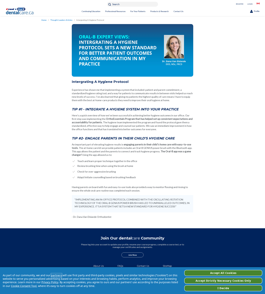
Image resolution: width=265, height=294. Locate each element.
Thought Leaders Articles (61, 20)
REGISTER (239, 4)
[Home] (24, 11)
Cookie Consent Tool (24, 286)
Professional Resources (115, 11)
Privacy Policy (49, 282)
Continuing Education (91, 11)
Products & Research (159, 11)
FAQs (120, 266)
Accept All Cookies (223, 273)
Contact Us (178, 11)
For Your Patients (137, 11)
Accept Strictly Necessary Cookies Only (223, 281)
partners (56, 275)
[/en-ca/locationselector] (258, 4)
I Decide (223, 288)
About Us (98, 266)
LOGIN (250, 4)
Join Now (132, 255)
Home (44, 20)
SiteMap (167, 266)
